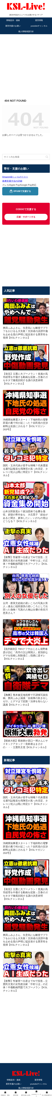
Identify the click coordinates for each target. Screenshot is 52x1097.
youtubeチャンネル (38, 1084)
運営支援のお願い (13, 1084)
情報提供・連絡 (13, 1080)
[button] (47, 157)
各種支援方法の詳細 (12, 181)
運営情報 (38, 1080)
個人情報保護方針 (26, 1088)
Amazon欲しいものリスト (15, 177)
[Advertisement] (26, 62)
